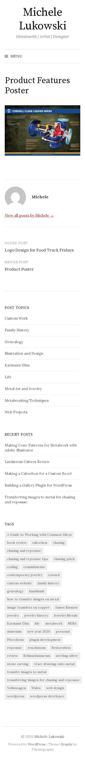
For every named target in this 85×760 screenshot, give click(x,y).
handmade (37, 591)
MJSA (72, 623)
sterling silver (67, 656)
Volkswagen (16, 688)
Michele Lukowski (42, 19)
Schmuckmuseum (36, 656)
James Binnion (66, 607)
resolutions (37, 648)
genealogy (15, 591)
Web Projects (16, 412)
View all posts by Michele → (29, 215)
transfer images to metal (26, 672)
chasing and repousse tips (27, 559)
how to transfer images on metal (33, 599)
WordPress (37, 744)
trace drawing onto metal (54, 664)
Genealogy (14, 342)
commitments (34, 567)
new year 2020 (38, 631)
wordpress (15, 696)
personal (63, 631)
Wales (36, 688)
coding (12, 567)
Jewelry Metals (65, 615)
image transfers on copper (28, 607)
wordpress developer (47, 696)
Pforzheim (15, 640)
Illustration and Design (24, 353)
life (37, 623)
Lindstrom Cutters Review (27, 461)
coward (54, 575)
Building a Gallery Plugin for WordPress (38, 485)
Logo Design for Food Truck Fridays (39, 250)
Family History (17, 330)
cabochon (39, 543)
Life (8, 377)
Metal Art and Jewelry (23, 388)
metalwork (53, 623)
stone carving (18, 664)
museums (14, 631)
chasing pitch (64, 559)
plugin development (45, 640)
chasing (59, 543)
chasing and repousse (24, 551)
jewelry (13, 615)
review (12, 656)
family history (48, 583)
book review (17, 543)
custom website (19, 583)
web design (55, 688)
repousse (14, 648)
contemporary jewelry (24, 575)
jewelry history (36, 615)
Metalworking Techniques (27, 400)
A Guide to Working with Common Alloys (39, 534)
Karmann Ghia (17, 365)
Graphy (66, 744)
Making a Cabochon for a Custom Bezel (38, 473)
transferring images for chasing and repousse (43, 680)
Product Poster (19, 269)
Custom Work (16, 318)
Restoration (60, 648)
